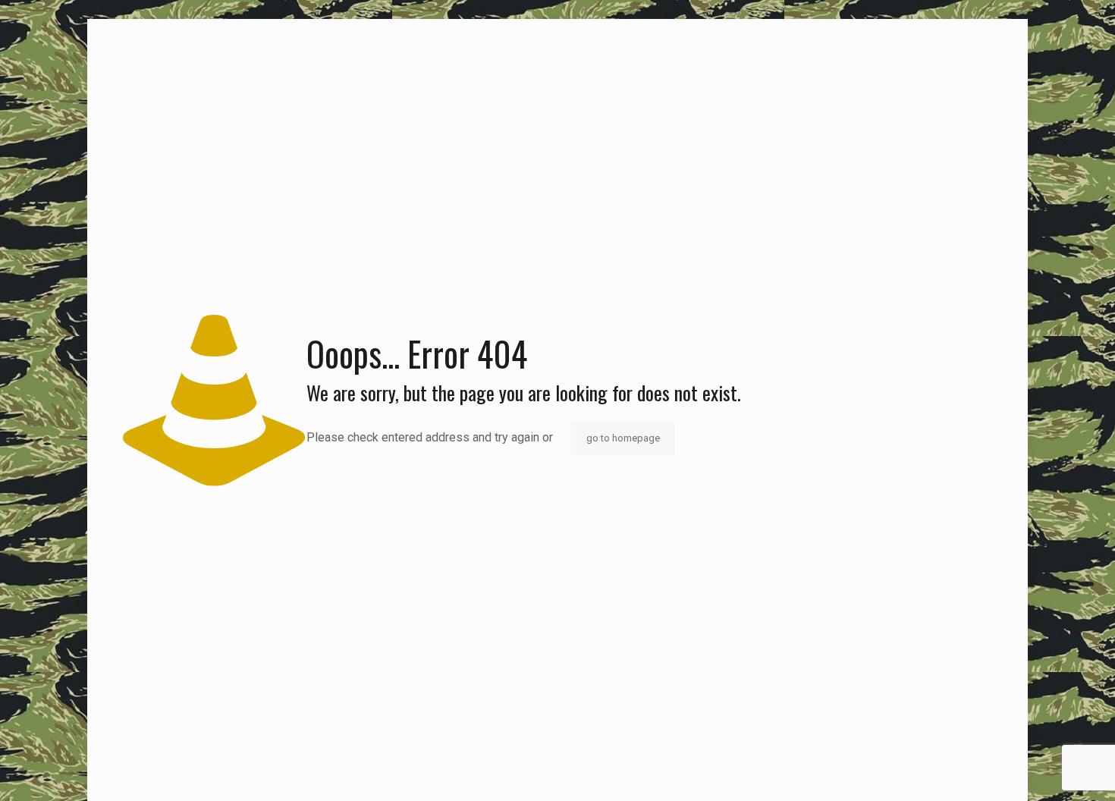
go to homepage (623, 438)
